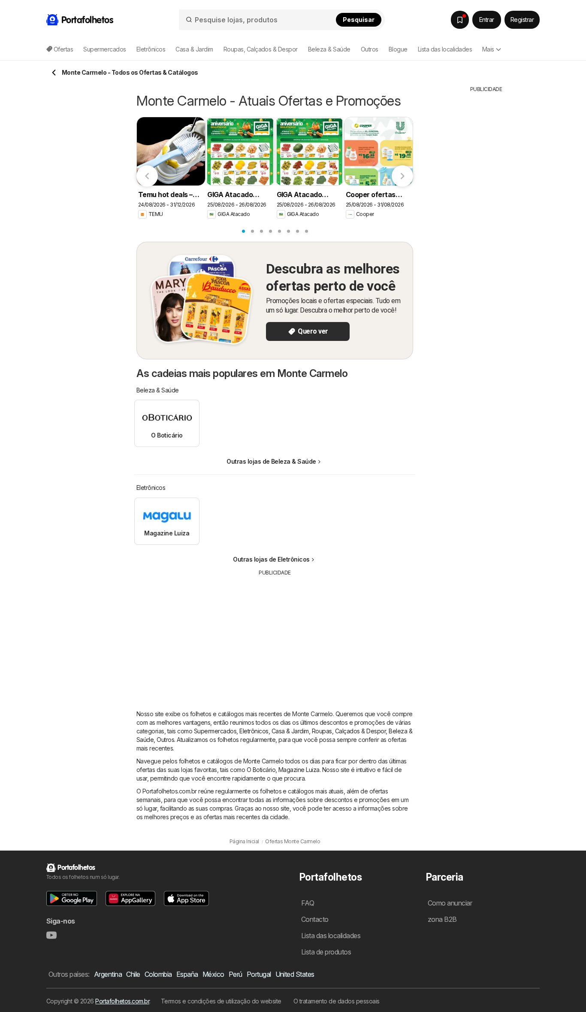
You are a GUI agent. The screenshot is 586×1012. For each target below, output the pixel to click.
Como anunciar (450, 903)
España (187, 974)
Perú (235, 974)
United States (294, 974)
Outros (165, 739)
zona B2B (442, 919)
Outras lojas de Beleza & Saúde (271, 461)
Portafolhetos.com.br (122, 1001)
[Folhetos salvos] (460, 20)
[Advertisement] (275, 637)
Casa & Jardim (290, 731)
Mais (488, 49)
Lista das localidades (445, 49)
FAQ (307, 903)
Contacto (315, 919)
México (213, 974)
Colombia (158, 974)
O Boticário (261, 769)
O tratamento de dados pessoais (336, 1001)
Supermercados (215, 731)
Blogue (398, 49)
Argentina (108, 974)
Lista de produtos (326, 952)
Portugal (259, 974)
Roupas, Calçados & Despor (349, 731)
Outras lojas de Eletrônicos (271, 559)
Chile (133, 974)
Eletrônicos (253, 731)
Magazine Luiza (299, 769)
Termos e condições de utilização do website (221, 1001)
